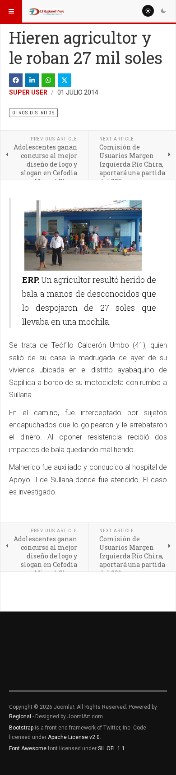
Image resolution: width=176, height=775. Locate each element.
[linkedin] (32, 80)
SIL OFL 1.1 (111, 748)
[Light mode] (148, 11)
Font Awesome (27, 748)
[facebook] (16, 80)
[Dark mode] (163, 11)
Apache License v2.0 (74, 737)
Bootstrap (21, 728)
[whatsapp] (48, 80)
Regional (20, 716)
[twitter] (64, 80)
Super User (28, 92)
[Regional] (46, 11)
